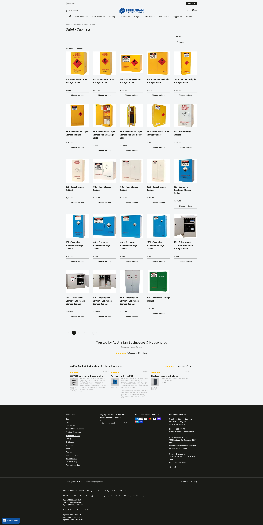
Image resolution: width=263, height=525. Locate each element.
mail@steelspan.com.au (184, 431)
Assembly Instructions (75, 429)
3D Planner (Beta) (73, 435)
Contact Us (70, 425)
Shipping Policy (72, 455)
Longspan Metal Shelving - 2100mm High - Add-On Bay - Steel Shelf (74, 390)
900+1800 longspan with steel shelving (87, 376)
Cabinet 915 (114, 387)
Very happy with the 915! (122, 376)
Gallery (68, 438)
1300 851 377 (180, 429)
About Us (69, 445)
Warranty (69, 452)
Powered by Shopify (189, 481)
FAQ (67, 422)
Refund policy (71, 458)
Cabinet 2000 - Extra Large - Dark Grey (155, 388)
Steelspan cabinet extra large (164, 376)
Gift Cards (70, 442)
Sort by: (178, 37)
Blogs (68, 448)
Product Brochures (73, 432)
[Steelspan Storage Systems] (131, 11)
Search (191, 3)
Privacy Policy (71, 462)
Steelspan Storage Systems (92, 481)
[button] (193, 10)
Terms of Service (73, 465)
